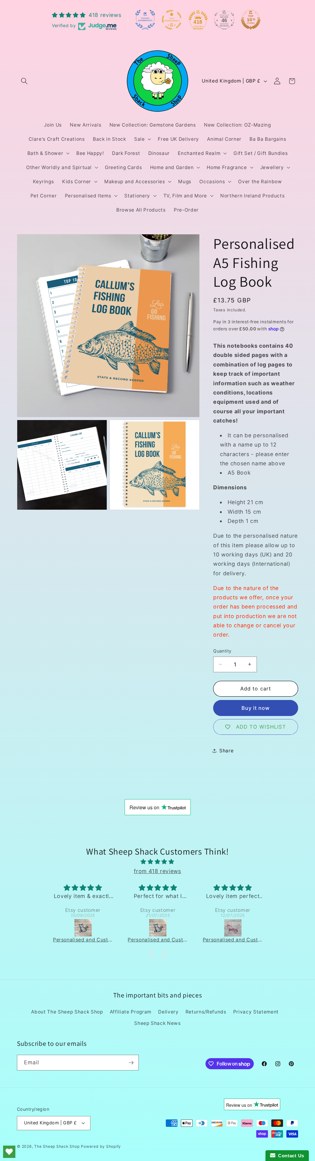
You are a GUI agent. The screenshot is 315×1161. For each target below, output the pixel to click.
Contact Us (289, 1155)
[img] (157, 861)
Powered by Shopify (101, 1146)
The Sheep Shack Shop (56, 1146)
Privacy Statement (256, 1012)
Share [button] (226, 751)
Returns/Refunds (205, 1012)
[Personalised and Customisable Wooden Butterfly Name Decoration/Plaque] (168, 927)
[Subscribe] (131, 1063)
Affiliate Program (130, 1012)
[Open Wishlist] (9, 1152)
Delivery (168, 1012)
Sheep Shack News (157, 1023)
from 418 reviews (157, 871)
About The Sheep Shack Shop (67, 1012)
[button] (24, 81)
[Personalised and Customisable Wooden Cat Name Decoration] (93, 927)
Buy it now (255, 708)
